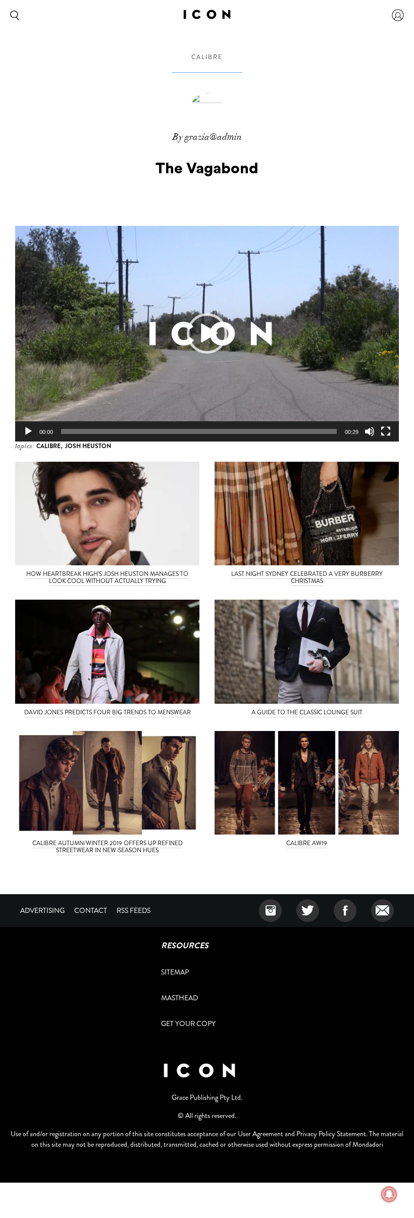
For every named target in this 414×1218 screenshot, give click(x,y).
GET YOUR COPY (188, 1023)
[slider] (199, 431)
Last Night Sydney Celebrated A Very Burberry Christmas (307, 577)
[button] (207, 333)
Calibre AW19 (306, 843)
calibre (207, 57)
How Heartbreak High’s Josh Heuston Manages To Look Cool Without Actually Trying (107, 577)
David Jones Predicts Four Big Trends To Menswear (107, 712)
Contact (90, 910)
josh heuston (88, 446)
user (398, 15)
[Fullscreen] (386, 431)
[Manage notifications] (389, 1194)
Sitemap (175, 972)
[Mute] (370, 431)
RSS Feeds (133, 910)
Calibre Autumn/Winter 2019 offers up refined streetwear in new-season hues (107, 847)
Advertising (42, 910)
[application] (207, 334)
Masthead (179, 998)
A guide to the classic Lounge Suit (307, 712)
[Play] (28, 431)
